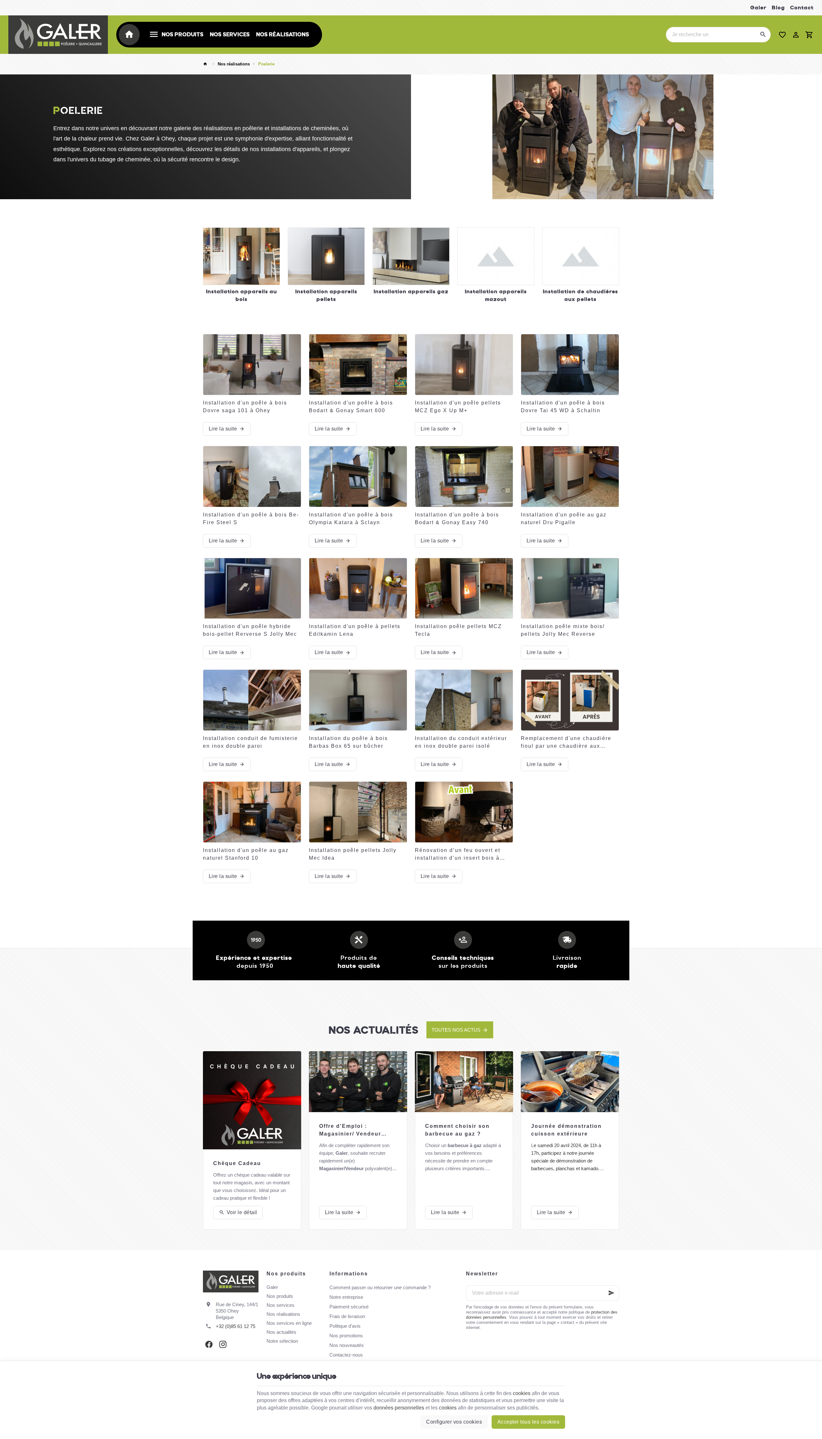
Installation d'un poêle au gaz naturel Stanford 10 (246, 854)
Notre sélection (282, 1341)
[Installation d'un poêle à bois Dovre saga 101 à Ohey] (252, 364)
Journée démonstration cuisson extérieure (566, 1130)
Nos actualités (374, 1030)
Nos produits (280, 1296)
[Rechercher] (763, 34)
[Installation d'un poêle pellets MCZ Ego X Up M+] (464, 364)
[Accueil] (130, 34)
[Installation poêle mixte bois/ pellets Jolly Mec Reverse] (570, 588)
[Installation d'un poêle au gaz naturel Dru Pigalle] (570, 476)
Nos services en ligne (289, 1323)
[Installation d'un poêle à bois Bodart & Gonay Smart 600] (358, 364)
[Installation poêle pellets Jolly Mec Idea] (358, 812)
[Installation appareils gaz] (411, 256)
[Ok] (611, 1293)
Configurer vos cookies (454, 1422)
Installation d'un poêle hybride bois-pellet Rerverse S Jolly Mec (250, 630)
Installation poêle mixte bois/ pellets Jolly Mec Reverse (563, 630)
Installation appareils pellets (326, 295)
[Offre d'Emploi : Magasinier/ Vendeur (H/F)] (358, 1081)
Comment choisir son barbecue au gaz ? (457, 1130)
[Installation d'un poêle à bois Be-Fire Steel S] (252, 476)
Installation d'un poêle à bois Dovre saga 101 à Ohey (245, 406)
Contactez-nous (346, 1355)
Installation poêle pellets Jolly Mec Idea (353, 854)
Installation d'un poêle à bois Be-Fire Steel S (251, 518)
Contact (802, 7)
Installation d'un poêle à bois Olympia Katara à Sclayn (351, 518)
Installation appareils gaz (411, 291)
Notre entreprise (346, 1297)
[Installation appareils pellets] (326, 256)
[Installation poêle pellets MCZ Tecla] (464, 588)
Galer (758, 7)
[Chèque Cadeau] (252, 1100)
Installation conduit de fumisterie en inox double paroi (250, 742)
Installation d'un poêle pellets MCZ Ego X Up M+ (458, 406)
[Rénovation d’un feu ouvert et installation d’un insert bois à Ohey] (464, 812)
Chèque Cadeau (237, 1163)
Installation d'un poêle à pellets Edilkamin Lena (354, 630)
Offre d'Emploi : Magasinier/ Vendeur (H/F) (350, 1130)
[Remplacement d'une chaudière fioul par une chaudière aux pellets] (570, 700)
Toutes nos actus (456, 1030)
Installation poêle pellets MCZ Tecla (458, 630)
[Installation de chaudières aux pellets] (580, 256)
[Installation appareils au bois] (241, 256)
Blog (778, 7)
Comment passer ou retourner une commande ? (380, 1287)
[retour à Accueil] (206, 64)
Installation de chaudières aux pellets (580, 295)
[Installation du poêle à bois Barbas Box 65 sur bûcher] (358, 700)
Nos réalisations (234, 64)
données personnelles (398, 1407)
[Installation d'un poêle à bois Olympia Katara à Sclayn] (358, 476)
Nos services (280, 1305)
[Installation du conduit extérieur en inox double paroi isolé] (464, 700)
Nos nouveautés (346, 1345)
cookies (521, 1393)
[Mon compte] (796, 34)
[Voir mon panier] (809, 34)
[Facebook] (208, 1344)
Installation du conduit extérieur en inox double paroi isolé (461, 742)
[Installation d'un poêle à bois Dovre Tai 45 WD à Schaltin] (570, 364)
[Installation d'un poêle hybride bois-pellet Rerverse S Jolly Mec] (252, 588)
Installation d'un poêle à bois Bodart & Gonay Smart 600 (351, 406)
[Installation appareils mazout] (496, 256)
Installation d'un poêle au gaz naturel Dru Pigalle (564, 518)
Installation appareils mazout (496, 295)
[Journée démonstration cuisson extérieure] (570, 1081)
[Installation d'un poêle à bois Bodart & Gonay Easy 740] (464, 476)
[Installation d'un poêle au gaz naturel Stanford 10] (252, 812)
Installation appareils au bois (241, 295)
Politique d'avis (345, 1326)
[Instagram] (223, 1344)
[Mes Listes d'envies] (782, 34)
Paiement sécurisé (349, 1306)
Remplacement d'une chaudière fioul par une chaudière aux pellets (566, 743)
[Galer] (58, 34)
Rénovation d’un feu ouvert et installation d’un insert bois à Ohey (457, 854)
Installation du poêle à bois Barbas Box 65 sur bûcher (348, 742)
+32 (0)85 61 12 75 (235, 1326)
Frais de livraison (347, 1316)
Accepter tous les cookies (528, 1422)
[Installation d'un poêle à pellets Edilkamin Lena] (358, 588)
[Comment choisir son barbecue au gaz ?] (464, 1081)
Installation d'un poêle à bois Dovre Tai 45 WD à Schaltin (563, 406)
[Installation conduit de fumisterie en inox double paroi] (252, 700)
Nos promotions (346, 1335)
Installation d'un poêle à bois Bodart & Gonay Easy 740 (457, 518)
